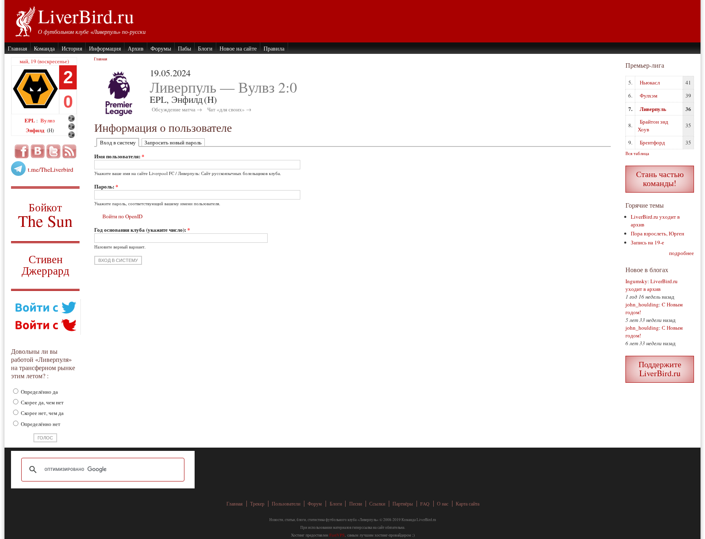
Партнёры (402, 504)
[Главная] (24, 20)
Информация (105, 48)
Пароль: (106, 186)
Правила (274, 48)
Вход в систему (118, 142)
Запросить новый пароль (173, 142)
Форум (315, 504)
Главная (17, 48)
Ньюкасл (650, 82)
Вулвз (47, 120)
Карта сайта (467, 504)
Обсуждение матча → (177, 109)
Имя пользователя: (119, 156)
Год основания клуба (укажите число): (142, 229)
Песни (355, 504)
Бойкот (45, 215)
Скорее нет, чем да (42, 413)
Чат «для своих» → (229, 109)
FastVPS (337, 535)
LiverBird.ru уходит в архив (651, 285)
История (72, 48)
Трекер (257, 504)
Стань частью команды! (660, 179)
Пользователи (286, 504)
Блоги (205, 48)
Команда (44, 48)
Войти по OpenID (122, 216)
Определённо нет (40, 424)
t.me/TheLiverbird (50, 169)
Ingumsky (636, 281)
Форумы (161, 48)
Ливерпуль (653, 109)
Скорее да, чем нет (42, 402)
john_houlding (642, 304)
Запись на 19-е (647, 242)
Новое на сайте (238, 48)
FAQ (425, 504)
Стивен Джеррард (45, 265)
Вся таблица (637, 153)
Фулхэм (648, 95)
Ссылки (377, 504)
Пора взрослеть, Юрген (657, 233)
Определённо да (39, 391)
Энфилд (36, 130)
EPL (30, 120)
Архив (136, 48)
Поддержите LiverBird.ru (659, 369)
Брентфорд (652, 142)
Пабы (184, 48)
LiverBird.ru (86, 16)
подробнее (681, 253)
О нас (442, 504)
